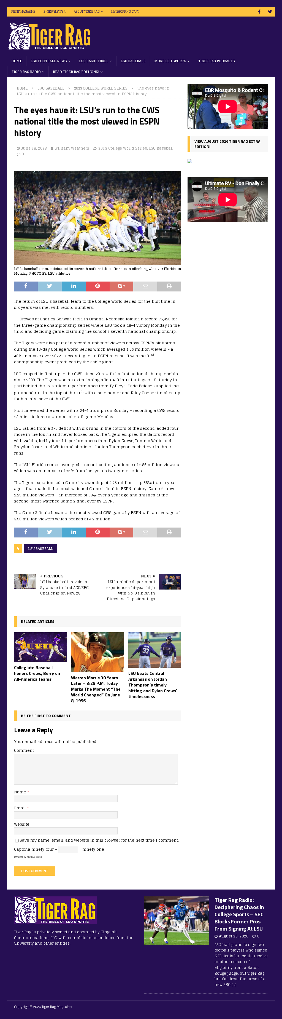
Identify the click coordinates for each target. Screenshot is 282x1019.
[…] (234, 985)
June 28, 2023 (34, 148)
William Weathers (72, 148)
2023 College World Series (122, 148)
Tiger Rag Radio (26, 72)
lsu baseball (40, 549)
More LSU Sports (170, 61)
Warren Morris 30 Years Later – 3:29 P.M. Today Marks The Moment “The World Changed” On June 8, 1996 (96, 689)
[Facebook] (259, 12)
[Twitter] (270, 12)
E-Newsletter (55, 11)
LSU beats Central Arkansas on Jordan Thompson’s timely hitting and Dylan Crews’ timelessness (152, 684)
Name (20, 791)
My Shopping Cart (125, 11)
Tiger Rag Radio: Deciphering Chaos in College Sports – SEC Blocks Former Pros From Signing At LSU (239, 914)
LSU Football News (49, 61)
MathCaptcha (34, 857)
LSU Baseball (133, 61)
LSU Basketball (94, 61)
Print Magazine (23, 11)
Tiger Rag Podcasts (216, 61)
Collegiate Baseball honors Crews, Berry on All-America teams (37, 673)
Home (16, 61)
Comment (24, 750)
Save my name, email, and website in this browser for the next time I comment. (99, 840)
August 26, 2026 (233, 936)
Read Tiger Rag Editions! (76, 72)
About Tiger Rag (87, 11)
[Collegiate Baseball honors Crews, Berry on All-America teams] (40, 647)
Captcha (22, 849)
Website (21, 824)
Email (20, 807)
